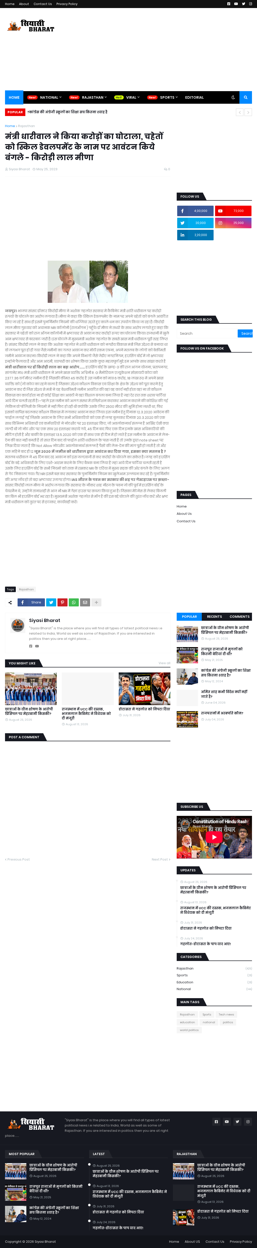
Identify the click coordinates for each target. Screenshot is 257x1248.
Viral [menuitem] (131, 97)
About (24, 4)
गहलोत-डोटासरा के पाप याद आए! (205, 944)
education (214, 982)
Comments (239, 616)
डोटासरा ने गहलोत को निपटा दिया (144, 709)
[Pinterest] (62, 602)
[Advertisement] (160, 49)
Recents (214, 616)
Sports (214, 975)
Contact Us (43, 4)
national (214, 989)
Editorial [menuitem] (194, 97)
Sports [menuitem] (167, 97)
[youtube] (37, 646)
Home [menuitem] (14, 97)
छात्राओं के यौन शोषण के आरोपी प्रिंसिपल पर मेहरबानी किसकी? (29, 711)
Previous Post (19, 859)
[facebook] (30, 646)
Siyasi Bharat (44, 620)
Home (10, 4)
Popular (189, 616)
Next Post (160, 859)
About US (192, 1241)
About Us (184, 513)
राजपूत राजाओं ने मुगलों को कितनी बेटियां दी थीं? (222, 651)
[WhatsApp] (74, 602)
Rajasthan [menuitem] (92, 97)
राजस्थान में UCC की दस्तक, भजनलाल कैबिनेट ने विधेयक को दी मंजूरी (86, 714)
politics (228, 1022)
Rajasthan (26, 126)
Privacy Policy (67, 4)
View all (164, 663)
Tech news (226, 1014)
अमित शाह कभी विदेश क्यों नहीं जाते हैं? (224, 694)
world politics (189, 1030)
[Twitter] (51, 602)
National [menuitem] (49, 97)
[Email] (85, 602)
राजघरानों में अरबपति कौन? (222, 713)
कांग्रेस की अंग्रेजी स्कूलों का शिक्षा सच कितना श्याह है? (67, 112)
